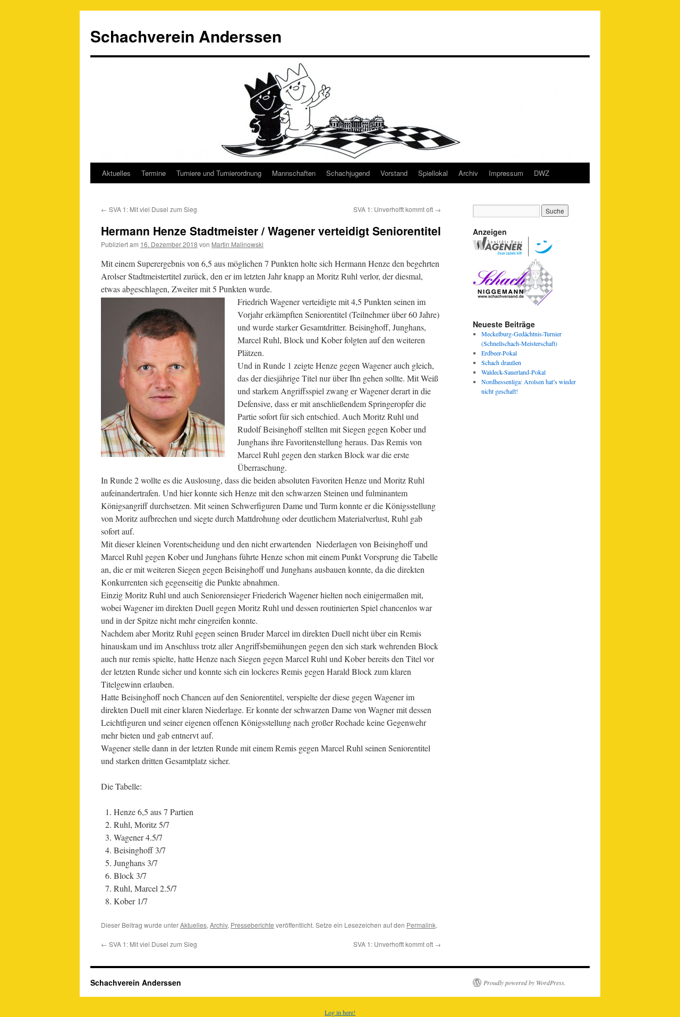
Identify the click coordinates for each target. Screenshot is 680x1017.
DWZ (541, 173)
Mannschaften (294, 173)
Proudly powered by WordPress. (524, 982)
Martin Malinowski (237, 244)
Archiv (468, 173)
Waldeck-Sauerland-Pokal (513, 372)
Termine (153, 173)
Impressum (506, 173)
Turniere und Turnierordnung (218, 173)
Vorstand (393, 173)
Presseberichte (252, 924)
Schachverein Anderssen (186, 35)
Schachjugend (348, 173)
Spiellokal (433, 173)
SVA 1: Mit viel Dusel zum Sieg (149, 209)
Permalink (421, 924)
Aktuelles (116, 173)
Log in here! (340, 1012)
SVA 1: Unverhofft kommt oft (397, 209)
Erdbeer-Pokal (499, 353)
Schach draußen (501, 362)
